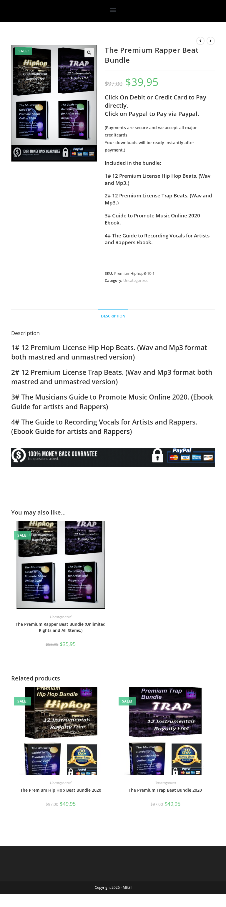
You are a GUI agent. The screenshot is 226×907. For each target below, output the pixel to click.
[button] (113, 9)
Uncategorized (136, 280)
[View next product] (211, 41)
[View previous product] (200, 41)
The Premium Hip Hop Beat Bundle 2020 (60, 790)
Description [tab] (113, 316)
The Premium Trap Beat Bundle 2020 (165, 790)
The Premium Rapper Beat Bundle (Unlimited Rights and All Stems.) (61, 627)
